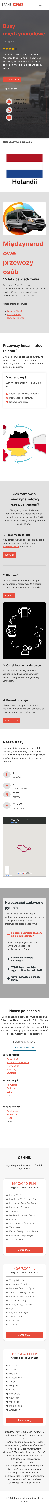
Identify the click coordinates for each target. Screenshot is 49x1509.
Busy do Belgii (14, 314)
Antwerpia (12, 1085)
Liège (9, 1091)
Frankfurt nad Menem (18, 1062)
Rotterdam (12, 1114)
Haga (9, 1118)
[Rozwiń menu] (40, 5)
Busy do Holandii (15, 318)
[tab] (24, 1042)
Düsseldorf (12, 1059)
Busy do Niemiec (15, 311)
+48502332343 (11, 546)
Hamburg (11, 1069)
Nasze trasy (11, 720)
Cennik (9, 595)
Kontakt (9, 555)
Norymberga (13, 1066)
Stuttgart (11, 1073)
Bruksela (11, 1088)
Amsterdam (13, 1111)
